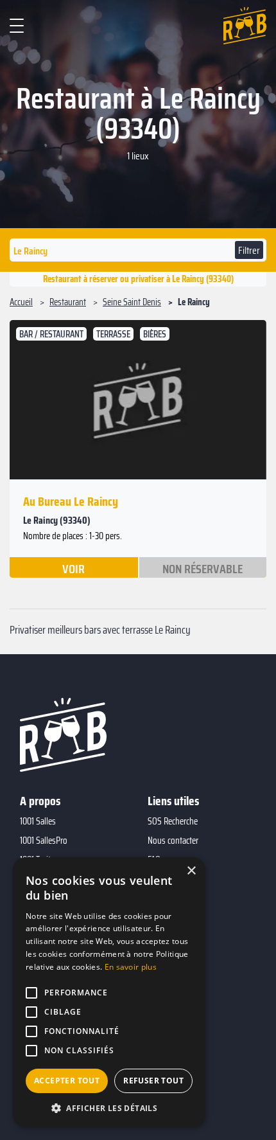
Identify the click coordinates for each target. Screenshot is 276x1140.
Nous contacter (173, 840)
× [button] (191, 871)
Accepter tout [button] (66, 1080)
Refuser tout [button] (153, 1080)
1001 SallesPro (43, 840)
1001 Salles (38, 821)
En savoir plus (131, 966)
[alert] (109, 992)
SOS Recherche (173, 821)
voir (73, 568)
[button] (109, 1107)
